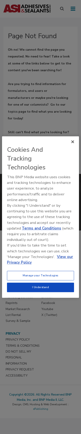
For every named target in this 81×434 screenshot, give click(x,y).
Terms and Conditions (41, 228)
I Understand (40, 287)
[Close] (73, 142)
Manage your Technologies (40, 275)
